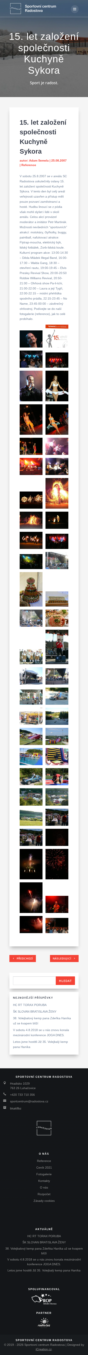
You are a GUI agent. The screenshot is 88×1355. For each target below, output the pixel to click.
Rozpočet (44, 1194)
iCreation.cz (44, 1349)
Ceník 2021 (44, 1167)
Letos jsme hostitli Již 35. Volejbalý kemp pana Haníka (44, 1270)
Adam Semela (39, 160)
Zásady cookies (44, 1200)
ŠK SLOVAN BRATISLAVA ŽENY (34, 1011)
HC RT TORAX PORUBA (30, 1005)
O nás (44, 1187)
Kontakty (44, 1181)
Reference (28, 165)
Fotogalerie (44, 1174)
